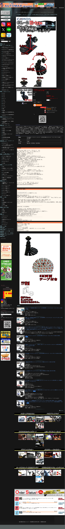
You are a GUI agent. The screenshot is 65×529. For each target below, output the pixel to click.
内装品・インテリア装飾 (7, 130)
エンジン (4, 135)
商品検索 (2, 39)
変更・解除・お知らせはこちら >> (7, 317)
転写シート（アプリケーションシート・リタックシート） (8, 85)
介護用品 (3, 227)
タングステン (5, 217)
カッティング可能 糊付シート (7, 45)
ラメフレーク (5, 224)
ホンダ (4, 103)
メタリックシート (6, 70)
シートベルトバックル (6, 185)
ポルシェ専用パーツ (6, 190)
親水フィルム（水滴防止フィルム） (8, 88)
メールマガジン (3, 310)
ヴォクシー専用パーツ (6, 192)
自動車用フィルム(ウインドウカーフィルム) (8, 119)
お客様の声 (55, 7)
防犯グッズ (4, 212)
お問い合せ (48, 7)
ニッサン (4, 101)
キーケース (4, 193)
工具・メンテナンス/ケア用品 (7, 164)
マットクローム (5, 66)
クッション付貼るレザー (7, 53)
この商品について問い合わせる (51, 110)
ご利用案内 (42, 7)
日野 (3, 108)
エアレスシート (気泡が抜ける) (8, 49)
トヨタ (4, 100)
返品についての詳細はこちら (51, 107)
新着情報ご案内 (43, 521)
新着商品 (3, 236)
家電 (3, 209)
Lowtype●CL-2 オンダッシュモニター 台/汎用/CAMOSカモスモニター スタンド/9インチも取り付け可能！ (43, 353)
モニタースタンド (6, 161)
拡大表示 (25, 103)
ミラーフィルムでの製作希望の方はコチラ (8, 115)
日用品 (4, 210)
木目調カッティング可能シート (8, 77)
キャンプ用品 (4, 226)
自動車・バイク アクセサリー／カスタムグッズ (8, 141)
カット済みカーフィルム (6, 91)
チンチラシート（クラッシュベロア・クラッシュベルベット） (8, 60)
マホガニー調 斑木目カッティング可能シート (8, 68)
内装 (3, 200)
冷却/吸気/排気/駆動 (6, 137)
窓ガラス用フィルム (6, 123)
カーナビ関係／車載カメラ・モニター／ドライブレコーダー (8, 154)
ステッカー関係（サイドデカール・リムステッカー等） (8, 145)
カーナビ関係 (5, 205)
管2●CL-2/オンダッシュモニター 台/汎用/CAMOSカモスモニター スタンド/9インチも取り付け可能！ (42, 335)
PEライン (4, 221)
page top (61, 410)
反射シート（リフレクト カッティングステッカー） (8, 83)
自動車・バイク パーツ (6, 125)
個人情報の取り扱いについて (24, 521)
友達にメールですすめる (50, 112)
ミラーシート (5, 80)
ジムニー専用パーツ (6, 188)
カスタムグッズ (5, 143)
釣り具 (3, 214)
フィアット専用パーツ (6, 195)
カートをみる (25, 7)
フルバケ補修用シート (6, 79)
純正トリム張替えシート (7, 75)
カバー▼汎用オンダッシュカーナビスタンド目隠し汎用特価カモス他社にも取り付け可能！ (40, 370)
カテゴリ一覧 (3, 238)
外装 (3, 198)
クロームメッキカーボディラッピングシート (8, 56)
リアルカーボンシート (6, 72)
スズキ (4, 95)
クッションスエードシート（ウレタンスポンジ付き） (8, 52)
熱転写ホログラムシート (7, 219)
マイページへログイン (33, 7)
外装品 (4, 128)
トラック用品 (4, 197)
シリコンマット (5, 222)
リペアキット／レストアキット (8, 175)
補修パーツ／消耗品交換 (7, 177)
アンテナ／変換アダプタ (7, 156)
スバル (4, 96)
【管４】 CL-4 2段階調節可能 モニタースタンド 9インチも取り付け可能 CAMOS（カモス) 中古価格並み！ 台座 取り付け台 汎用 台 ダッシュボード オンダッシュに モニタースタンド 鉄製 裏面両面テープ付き (43, 401)
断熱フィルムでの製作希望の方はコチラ (8, 112)
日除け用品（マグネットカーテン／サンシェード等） (8, 148)
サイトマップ (61, 7)
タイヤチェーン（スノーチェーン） (8, 170)
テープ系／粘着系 (6, 172)
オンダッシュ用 (50, 12)
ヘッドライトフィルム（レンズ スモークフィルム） (8, 64)
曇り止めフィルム (6, 89)
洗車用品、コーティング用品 (7, 168)
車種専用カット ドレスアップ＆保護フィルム (8, 183)
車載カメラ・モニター (6, 158)
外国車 (4, 110)
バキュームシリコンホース (7, 127)
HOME (16, 12)
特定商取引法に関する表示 (34, 521)
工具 (3, 166)
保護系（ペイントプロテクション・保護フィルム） (8, 235)
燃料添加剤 (4, 179)
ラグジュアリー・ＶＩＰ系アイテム (8, 150)
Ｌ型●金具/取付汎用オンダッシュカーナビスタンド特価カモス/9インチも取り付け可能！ (40, 361)
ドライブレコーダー (6, 159)
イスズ (4, 93)
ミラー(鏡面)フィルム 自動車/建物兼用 (8, 121)
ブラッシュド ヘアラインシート (8, 62)
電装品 (4, 132)
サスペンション (5, 139)
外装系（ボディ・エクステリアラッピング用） (8, 229)
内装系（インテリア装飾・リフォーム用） (8, 231)
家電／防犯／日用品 (5, 207)
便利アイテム (5, 174)
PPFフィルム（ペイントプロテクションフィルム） (8, 47)
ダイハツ (4, 98)
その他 (4, 152)
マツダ (4, 105)
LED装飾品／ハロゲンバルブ (7, 202)
